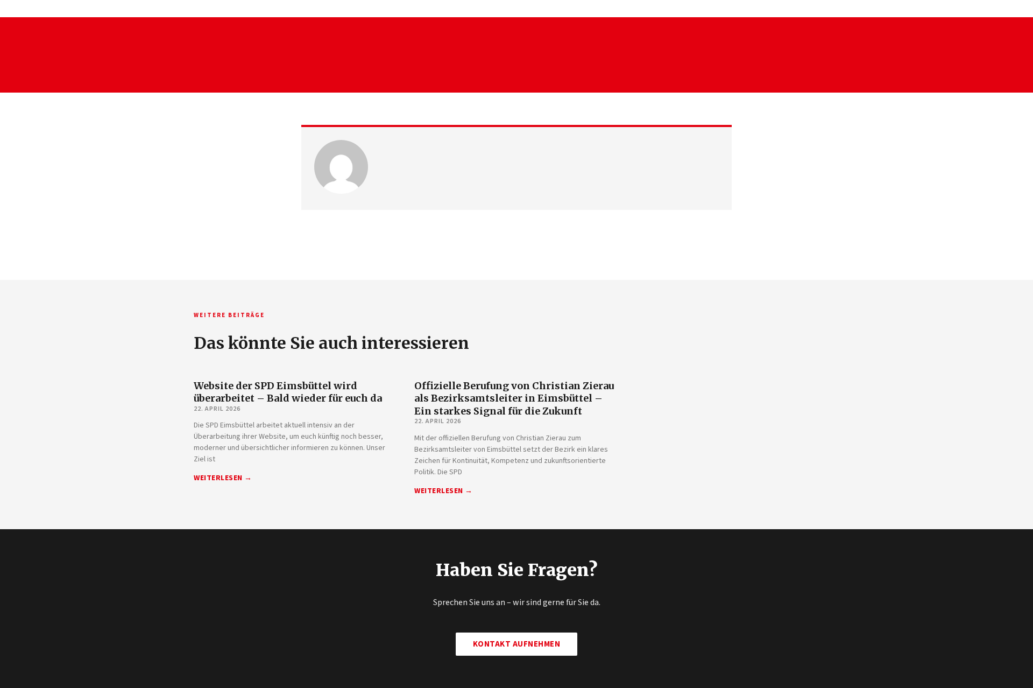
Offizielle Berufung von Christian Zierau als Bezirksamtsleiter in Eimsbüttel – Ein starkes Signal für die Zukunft (514, 398)
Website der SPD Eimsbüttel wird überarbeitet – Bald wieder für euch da (288, 392)
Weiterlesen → (223, 478)
